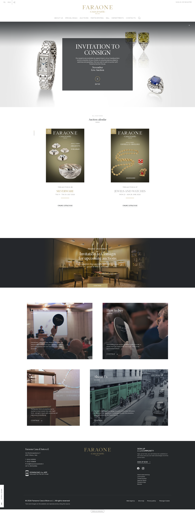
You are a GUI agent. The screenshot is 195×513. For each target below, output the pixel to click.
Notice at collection (97, 511)
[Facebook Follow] (138, 468)
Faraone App (141, 482)
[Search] (139, 19)
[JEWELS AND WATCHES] (130, 155)
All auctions (97, 116)
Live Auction (141, 476)
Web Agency (131, 501)
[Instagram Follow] (143, 468)
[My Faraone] (184, 2)
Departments (118, 18)
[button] (34, 131)
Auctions (84, 18)
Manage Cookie (164, 501)
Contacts (131, 18)
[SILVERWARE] (65, 155)
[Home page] (97, 9)
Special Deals (141, 480)
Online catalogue (65, 205)
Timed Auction (142, 478)
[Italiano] (4, 2)
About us (58, 18)
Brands (139, 484)
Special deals (71, 18)
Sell (107, 18)
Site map (141, 501)
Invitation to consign (98, 49)
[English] (9, 2)
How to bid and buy (143, 474)
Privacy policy (151, 501)
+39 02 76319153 (31, 459)
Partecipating (97, 18)
